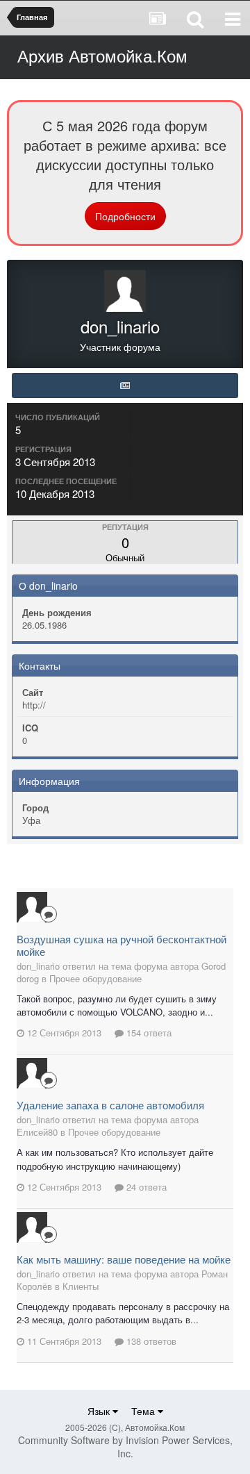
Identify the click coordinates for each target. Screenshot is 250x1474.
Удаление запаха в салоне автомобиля (110, 1105)
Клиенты (80, 1286)
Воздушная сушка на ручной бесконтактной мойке (121, 945)
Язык (100, 1411)
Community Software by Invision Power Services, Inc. (125, 1446)
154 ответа (148, 1032)
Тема (144, 1411)
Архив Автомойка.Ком (102, 55)
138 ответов (150, 1341)
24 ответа (145, 1186)
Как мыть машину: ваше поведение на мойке (124, 1259)
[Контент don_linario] (125, 385)
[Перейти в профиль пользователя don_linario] (32, 907)
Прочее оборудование (95, 978)
